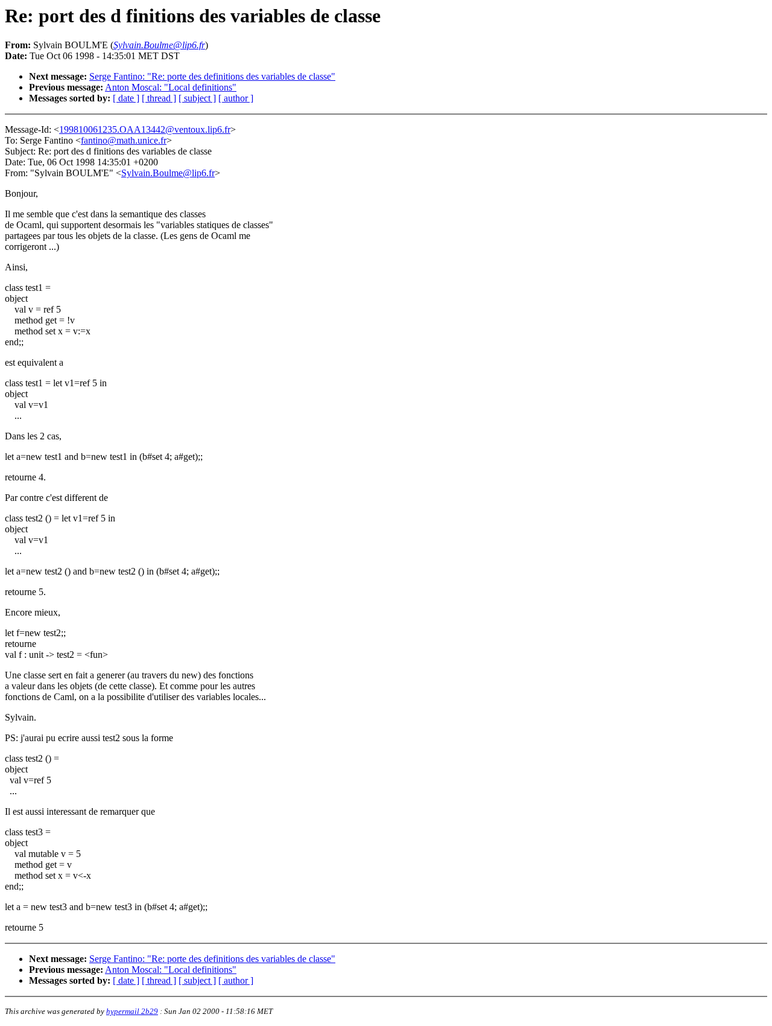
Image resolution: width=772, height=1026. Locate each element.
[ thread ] (159, 98)
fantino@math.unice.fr (123, 140)
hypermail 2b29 (132, 1011)
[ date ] (126, 98)
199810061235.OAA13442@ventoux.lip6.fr (144, 129)
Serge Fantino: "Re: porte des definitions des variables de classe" (212, 76)
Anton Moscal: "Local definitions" (170, 87)
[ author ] (235, 98)
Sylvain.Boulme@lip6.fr (168, 173)
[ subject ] (197, 98)
